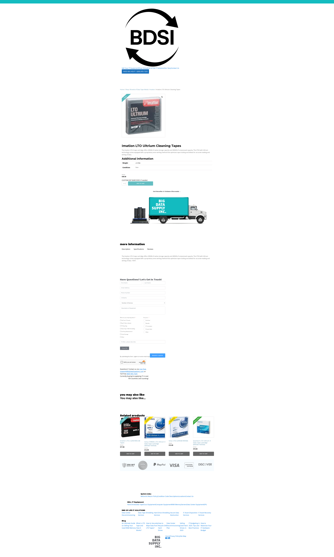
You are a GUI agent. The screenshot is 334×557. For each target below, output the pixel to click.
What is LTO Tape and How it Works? (140, 526)
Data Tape (139, 504)
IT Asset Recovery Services (204, 514)
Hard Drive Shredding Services (162, 514)
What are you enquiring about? (127, 317)
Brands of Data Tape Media (139, 89)
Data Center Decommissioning (128, 514)
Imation (152, 89)
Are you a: (145, 317)
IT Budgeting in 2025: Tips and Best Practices (194, 525)
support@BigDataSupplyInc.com (132, 371)
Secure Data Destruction (174, 514)
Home (122, 89)
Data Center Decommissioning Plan (173, 525)
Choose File (124, 348)
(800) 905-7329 (132, 374)
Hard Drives (131, 504)
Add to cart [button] (130, 454)
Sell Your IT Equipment (130, 68)
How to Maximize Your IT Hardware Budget (206, 526)
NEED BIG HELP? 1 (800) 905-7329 (135, 71)
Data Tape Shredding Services (145, 514)
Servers (184, 504)
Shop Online (142, 68)
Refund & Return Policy (149, 496)
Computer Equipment (163, 504)
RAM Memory (176, 504)
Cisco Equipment (149, 504)
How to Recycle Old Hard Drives (162, 526)
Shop (127, 89)
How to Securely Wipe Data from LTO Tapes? (152, 525)
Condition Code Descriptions (168, 496)
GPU (205, 504)
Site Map (183, 536)
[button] (162, 97)
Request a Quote (157, 355)
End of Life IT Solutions (155, 68)
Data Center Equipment (195, 504)
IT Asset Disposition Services (190, 514)
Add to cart (141, 183)
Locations (182, 496)
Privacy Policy (175, 536)
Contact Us (175, 68)
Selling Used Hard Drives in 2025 (184, 526)
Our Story (167, 68)
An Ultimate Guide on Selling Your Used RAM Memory (129, 525)
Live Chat (142, 369)
